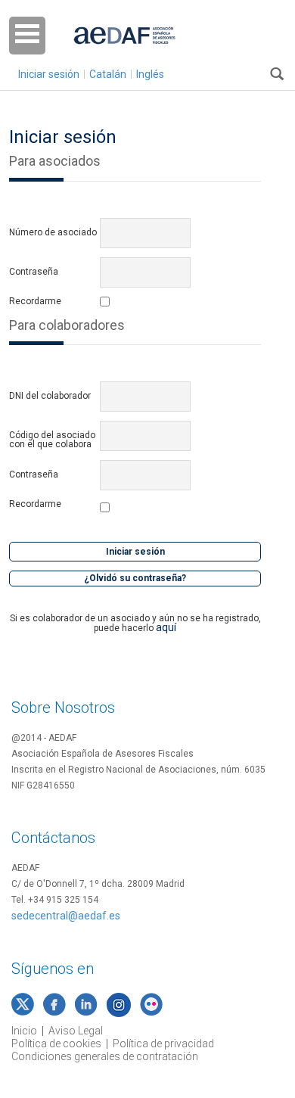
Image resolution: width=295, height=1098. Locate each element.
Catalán (107, 74)
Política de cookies (56, 1043)
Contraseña (33, 271)
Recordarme (35, 301)
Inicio (24, 1031)
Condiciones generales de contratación (104, 1056)
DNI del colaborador (50, 395)
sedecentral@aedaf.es (65, 916)
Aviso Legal (75, 1031)
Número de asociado (53, 232)
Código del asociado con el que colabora (52, 440)
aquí (166, 627)
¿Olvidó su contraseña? (135, 578)
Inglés (150, 74)
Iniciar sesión (48, 74)
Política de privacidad (163, 1043)
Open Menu (27, 35)
